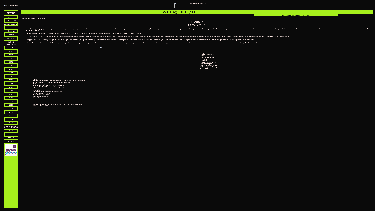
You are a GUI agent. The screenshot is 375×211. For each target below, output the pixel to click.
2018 (11, 69)
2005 (11, 116)
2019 (11, 66)
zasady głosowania (10, 24)
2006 (11, 112)
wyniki (35, 18)
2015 (11, 80)
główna (11, 12)
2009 (11, 101)
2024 (11, 48)
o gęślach (10, 17)
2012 (11, 91)
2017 (11, 73)
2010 (11, 98)
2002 (11, 131)
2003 (11, 123)
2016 (11, 76)
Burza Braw (11, 138)
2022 (11, 55)
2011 (11, 94)
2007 (11, 109)
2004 (11, 119)
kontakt (11, 35)
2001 (11, 134)
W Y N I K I (12, 20)
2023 (11, 51)
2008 (11, 105)
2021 (11, 58)
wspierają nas (10, 31)
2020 (11, 62)
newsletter (10, 38)
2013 (11, 87)
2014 (11, 83)
